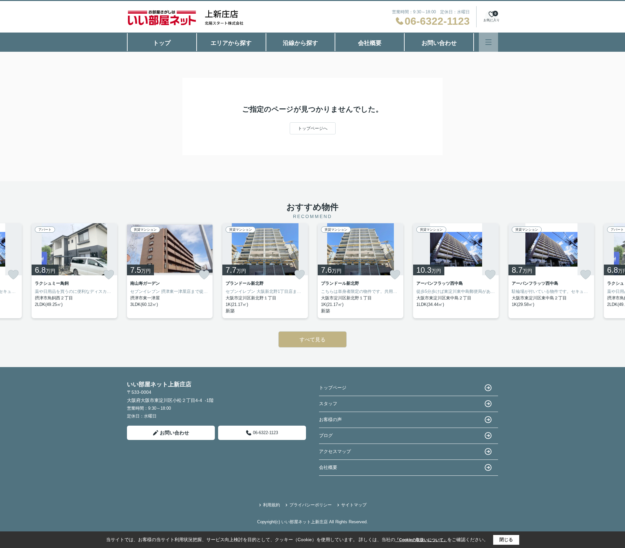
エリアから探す (231, 43)
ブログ (326, 435)
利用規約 (271, 504)
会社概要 (370, 43)
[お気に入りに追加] (13, 275)
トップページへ (312, 128)
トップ (162, 43)
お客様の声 (330, 419)
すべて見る (312, 339)
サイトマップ (354, 504)
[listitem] (169, 270)
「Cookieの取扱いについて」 (421, 540)
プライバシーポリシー (310, 504)
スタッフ (328, 403)
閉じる (506, 539)
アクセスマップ (335, 451)
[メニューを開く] (488, 42)
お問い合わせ (439, 43)
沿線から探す (300, 43)
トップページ (332, 387)
